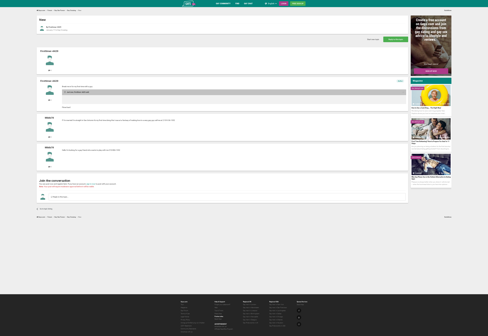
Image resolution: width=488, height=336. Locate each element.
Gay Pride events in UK (250, 323)
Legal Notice (185, 317)
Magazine (184, 307)
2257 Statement (186, 326)
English (271, 3)
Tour (182, 304)
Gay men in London (249, 304)
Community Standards (188, 329)
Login (283, 4)
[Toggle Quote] (65, 92)
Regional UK (247, 302)
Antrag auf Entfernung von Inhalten (193, 323)
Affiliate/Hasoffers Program (224, 329)
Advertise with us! (221, 326)
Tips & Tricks (219, 310)
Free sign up (297, 4)
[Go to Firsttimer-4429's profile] (42, 28)
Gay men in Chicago (276, 317)
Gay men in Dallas (275, 314)
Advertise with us (186, 332)
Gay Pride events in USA (277, 326)
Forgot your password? (222, 304)
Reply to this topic (395, 39)
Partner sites (219, 316)
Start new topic (373, 39)
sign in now (90, 184)
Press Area (218, 314)
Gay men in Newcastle (250, 317)
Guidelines (447, 10)
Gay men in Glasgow (250, 320)
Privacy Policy (185, 320)
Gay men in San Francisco (278, 307)
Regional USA (274, 302)
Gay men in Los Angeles (277, 310)
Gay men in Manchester (251, 307)
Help (216, 307)
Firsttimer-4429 (55, 27)
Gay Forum (184, 310)
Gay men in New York (276, 304)
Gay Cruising (62, 30)
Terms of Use (185, 314)
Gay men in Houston (276, 323)
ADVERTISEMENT (221, 324)
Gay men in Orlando (276, 320)
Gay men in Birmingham (251, 314)
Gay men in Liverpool (250, 310)
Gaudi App (218, 319)
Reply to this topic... (61, 197)
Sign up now (431, 71)
